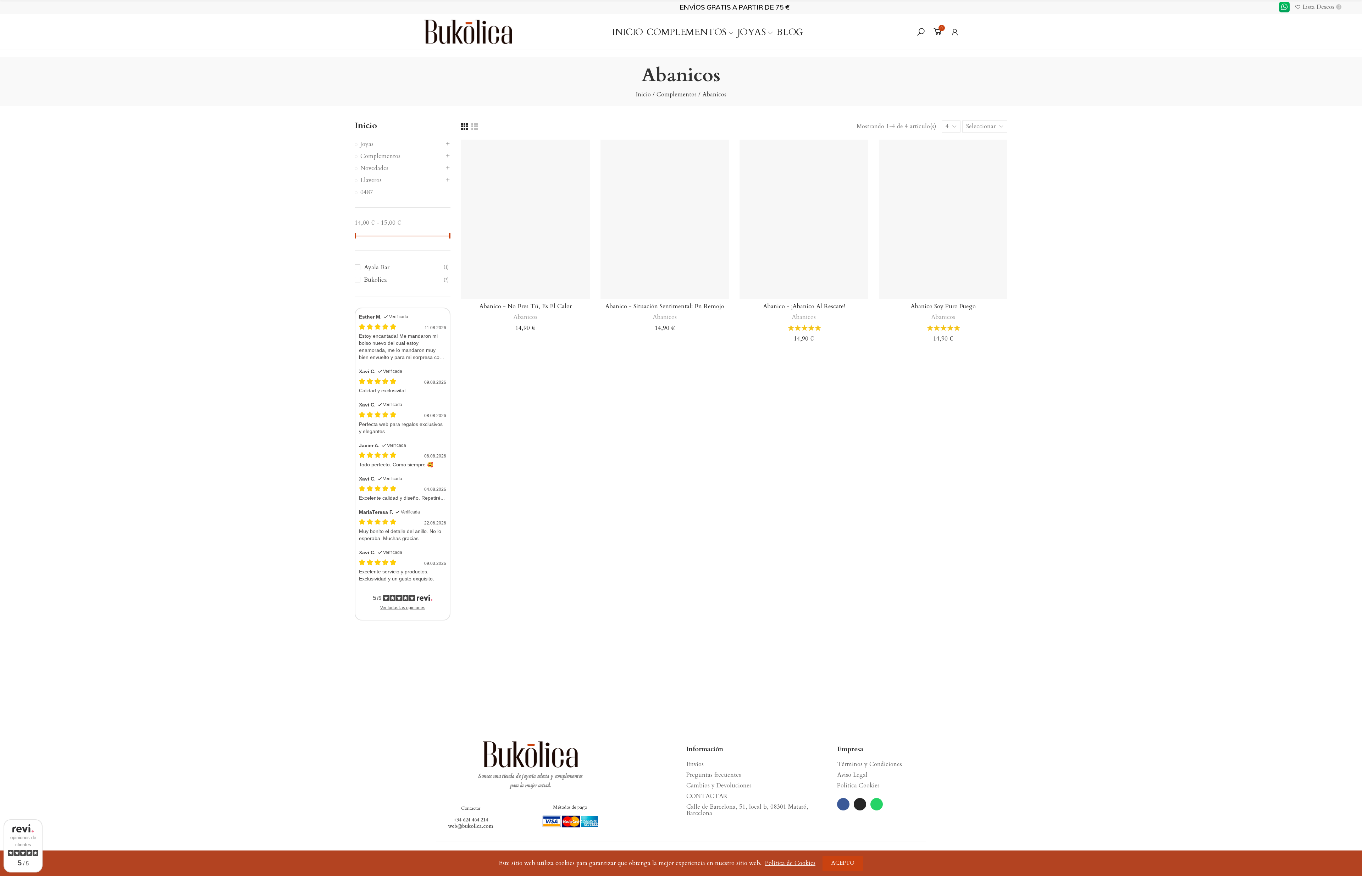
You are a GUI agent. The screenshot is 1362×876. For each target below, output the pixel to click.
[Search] (920, 32)
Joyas (366, 144)
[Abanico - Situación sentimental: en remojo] (664, 219)
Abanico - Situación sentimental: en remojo (664, 306)
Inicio (366, 125)
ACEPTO (842, 863)
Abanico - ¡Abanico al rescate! (804, 306)
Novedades (374, 168)
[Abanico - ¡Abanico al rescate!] (804, 219)
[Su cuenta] (954, 32)
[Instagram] (860, 804)
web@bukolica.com (470, 826)
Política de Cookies (790, 863)
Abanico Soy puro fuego (943, 306)
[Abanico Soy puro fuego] (943, 219)
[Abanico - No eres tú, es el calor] (525, 219)
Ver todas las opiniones (402, 607)
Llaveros (371, 180)
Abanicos (525, 317)
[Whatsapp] (876, 804)
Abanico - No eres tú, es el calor (525, 306)
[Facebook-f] (843, 804)
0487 (366, 192)
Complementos (380, 156)
